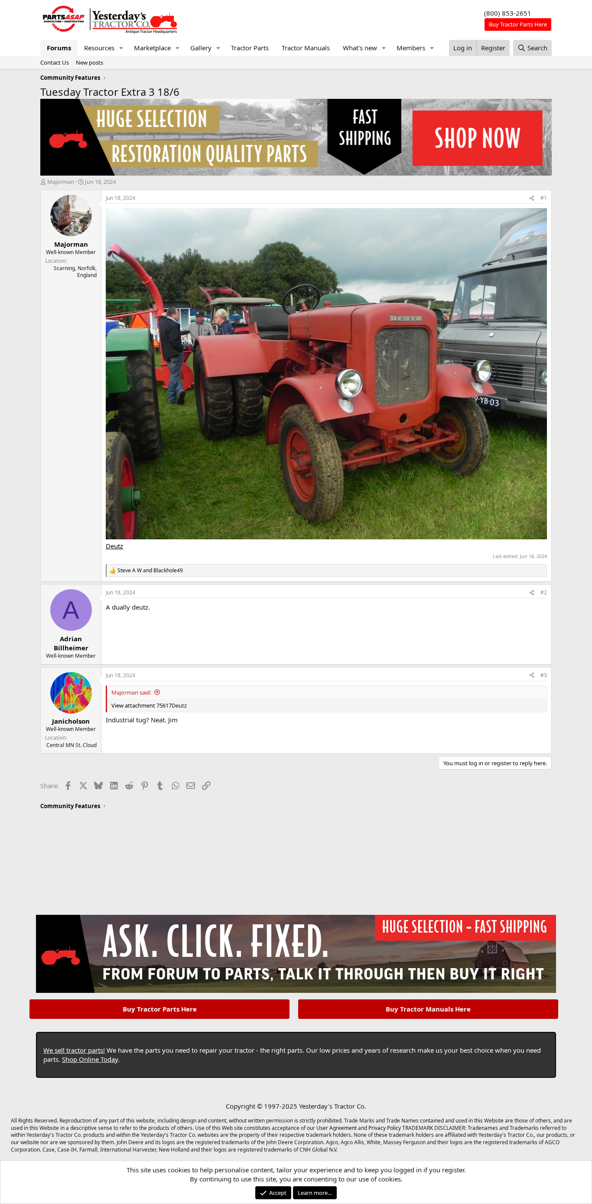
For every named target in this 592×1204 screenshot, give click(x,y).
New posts (89, 62)
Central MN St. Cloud (71, 745)
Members (411, 47)
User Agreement (336, 1128)
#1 (543, 198)
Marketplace (152, 47)
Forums (59, 47)
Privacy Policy (384, 1128)
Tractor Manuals (306, 47)
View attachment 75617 (141, 705)
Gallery (200, 47)
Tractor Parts (250, 47)
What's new (360, 47)
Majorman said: (131, 692)
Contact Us (54, 62)
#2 (543, 592)
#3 (543, 675)
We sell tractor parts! (74, 1050)
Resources (99, 47)
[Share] (531, 198)
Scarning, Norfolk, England (75, 271)
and (150, 570)
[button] (121, 48)
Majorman (60, 182)
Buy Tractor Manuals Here (428, 1009)
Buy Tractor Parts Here (160, 1009)
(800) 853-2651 (507, 13)
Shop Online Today (90, 1059)
